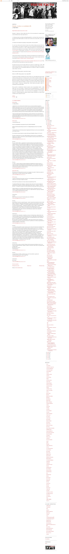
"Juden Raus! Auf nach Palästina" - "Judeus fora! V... (52, 242)
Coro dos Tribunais (49, 410)
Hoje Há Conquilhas (49, 433)
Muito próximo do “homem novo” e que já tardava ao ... (51, 177)
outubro (48, 123)
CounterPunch (48, 507)
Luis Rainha (47, 84)
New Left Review (48, 523)
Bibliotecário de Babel (49, 396)
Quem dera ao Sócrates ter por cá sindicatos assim (51, 347)
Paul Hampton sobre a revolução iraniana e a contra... (51, 275)
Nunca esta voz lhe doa (50, 324)
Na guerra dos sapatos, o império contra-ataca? (51, 166)
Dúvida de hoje (49, 341)
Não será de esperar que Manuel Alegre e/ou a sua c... (51, 304)
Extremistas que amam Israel (51, 244)
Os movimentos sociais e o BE (51, 231)
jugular (47, 442)
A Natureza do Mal (49, 374)
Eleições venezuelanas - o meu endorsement (51, 222)
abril (48, 357)
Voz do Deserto (48, 496)
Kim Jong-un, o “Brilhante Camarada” (50, 144)
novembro (48, 121)
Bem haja (47, 394)
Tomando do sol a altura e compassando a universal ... (51, 290)
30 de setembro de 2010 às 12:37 (18, 256)
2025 (47, 103)
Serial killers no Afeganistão (51, 251)
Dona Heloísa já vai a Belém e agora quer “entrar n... (51, 147)
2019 (47, 107)
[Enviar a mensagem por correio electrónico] (16, 96)
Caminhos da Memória (49, 403)
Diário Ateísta (48, 423)
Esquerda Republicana (49, 431)
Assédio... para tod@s (49, 390)
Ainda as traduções (49, 307)
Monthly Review (48, 520)
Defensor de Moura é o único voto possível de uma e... (51, 284)
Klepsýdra (47, 444)
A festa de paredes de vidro (50, 296)
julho (48, 353)
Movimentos (48, 175)
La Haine (47, 514)
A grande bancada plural (50, 247)
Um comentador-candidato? (51, 250)
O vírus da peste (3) (49, 218)
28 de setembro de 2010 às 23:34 (18, 174)
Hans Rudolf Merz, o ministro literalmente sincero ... (51, 182)
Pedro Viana (47, 87)
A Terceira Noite (48, 377)
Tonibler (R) (48, 489)
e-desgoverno (49, 348)
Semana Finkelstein (50, 162)
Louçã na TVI (49, 232)
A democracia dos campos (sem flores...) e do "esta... (51, 180)
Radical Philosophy (49, 529)
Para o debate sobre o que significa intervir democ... (51, 320)
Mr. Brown (13, 102)
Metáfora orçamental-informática (51, 302)
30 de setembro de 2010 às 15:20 (18, 261)
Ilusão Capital (49, 126)
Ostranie (47, 465)
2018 (47, 108)
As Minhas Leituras (49, 388)
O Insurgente (48, 461)
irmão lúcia (48, 438)
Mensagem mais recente (15, 265)
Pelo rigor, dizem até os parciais (51, 344)
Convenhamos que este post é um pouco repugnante (51, 151)
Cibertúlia (47, 407)
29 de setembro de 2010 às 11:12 (18, 211)
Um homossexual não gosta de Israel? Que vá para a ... (51, 189)
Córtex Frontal (48, 417)
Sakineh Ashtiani (49, 157)
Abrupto (47, 378)
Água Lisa (47, 500)
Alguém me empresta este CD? (51, 183)
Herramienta (48, 512)
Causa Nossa (48, 406)
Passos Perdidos (48, 468)
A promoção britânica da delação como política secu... (51, 141)
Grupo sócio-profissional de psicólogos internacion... (50, 263)
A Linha (47, 372)
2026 (47, 101)
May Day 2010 (48, 455)
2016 (47, 111)
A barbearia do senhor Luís (50, 367)
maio (48, 356)
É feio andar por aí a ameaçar (51, 301)
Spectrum (47, 484)
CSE (47, 508)
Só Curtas (47, 486)
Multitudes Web (48, 521)
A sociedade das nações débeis (51, 293)
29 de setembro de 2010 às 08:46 (18, 198)
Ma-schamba (48, 451)
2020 (47, 105)
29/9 (47, 153)
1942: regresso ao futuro (50, 335)
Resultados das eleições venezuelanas (50, 174)
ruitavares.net (48, 483)
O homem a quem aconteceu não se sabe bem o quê (51, 225)
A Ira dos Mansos (48, 371)
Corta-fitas (47, 412)
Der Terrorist (48, 422)
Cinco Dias (47, 409)
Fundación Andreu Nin (49, 511)
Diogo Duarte (47, 79)
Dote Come (48, 426)
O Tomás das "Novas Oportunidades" (50, 258)
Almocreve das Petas (49, 384)
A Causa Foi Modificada (49, 368)
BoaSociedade (48, 400)
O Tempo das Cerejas (49, 464)
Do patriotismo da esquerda (51, 194)
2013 (47, 115)
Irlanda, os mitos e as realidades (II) (21, 26)
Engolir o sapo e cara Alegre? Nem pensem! (51, 340)
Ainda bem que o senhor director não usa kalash (51, 220)
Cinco (48, 326)
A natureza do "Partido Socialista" (51, 184)
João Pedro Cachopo (48, 80)
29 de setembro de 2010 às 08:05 (18, 191)
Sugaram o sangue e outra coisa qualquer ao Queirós (51, 203)
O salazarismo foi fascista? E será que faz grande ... (51, 337)
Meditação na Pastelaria (49, 457)
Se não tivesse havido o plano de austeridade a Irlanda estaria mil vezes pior (31, 60)
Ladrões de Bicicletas (49, 445)
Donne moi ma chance (49, 425)
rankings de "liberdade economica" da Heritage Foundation (25, 58)
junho (48, 354)
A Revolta (47, 375)
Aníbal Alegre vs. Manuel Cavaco (51, 132)
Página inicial (29, 265)
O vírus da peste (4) (49, 215)
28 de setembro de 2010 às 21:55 (18, 168)
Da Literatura (48, 419)
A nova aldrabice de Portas (50, 266)
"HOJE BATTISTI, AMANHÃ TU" (50, 71)
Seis (47, 323)
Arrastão (47, 387)
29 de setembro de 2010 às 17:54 (18, 240)
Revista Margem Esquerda (50, 531)
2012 (47, 116)
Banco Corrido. (48, 393)
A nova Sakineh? (49, 332)
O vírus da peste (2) (49, 256)
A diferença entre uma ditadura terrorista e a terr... (51, 214)
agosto (48, 352)
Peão (47, 473)
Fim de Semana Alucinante (50, 432)
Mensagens (48, 95)
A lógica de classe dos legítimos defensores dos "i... (51, 265)
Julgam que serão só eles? (50, 125)
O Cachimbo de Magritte (49, 460)
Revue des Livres (48, 532)
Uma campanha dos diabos (50, 237)
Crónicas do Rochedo (49, 413)
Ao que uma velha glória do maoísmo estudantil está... (51, 343)
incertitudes (48, 435)
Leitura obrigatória (49, 152)
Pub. (47, 295)
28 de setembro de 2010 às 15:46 (18, 139)
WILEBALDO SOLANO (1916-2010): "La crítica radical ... (51, 155)
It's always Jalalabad (49, 439)
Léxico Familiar (48, 449)
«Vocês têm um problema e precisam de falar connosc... (51, 273)
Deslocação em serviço (50, 227)
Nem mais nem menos (50, 233)
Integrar (48, 261)
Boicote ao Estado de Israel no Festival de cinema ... (51, 246)
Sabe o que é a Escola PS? (50, 240)
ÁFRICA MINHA (48, 499)
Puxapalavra (48, 480)
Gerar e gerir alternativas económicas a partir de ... (51, 269)
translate (47, 534)
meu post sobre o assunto (23, 30)
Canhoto (47, 404)
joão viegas (47, 90)
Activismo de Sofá (49, 380)
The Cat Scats (48, 487)
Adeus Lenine (48, 381)
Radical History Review (49, 528)
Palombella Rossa (48, 467)
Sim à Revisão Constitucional (51, 226)
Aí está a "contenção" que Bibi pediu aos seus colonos (51, 187)
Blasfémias (48, 397)
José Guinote (47, 82)
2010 (47, 119)
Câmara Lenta (48, 415)
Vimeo (51, 72)
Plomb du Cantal (48, 474)
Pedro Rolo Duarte (48, 471)
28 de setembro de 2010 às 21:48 (18, 159)
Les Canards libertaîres (49, 448)
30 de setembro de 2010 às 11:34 (18, 250)
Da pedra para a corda (50, 172)
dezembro (48, 120)
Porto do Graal (48, 477)
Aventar (47, 391)
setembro (48, 124)
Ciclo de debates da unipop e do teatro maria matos (51, 309)
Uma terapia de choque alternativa (52, 138)
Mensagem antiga (41, 265)
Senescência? (49, 329)
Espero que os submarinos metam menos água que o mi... (51, 137)
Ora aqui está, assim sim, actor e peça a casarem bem (51, 239)
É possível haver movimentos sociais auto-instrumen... (51, 196)
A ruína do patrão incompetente (51, 330)
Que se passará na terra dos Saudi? (51, 259)
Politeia (47, 476)
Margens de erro (48, 454)
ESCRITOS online (48, 429)
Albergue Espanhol (49, 383)
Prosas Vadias (48, 478)
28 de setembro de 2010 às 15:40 (18, 118)
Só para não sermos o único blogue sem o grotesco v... (51, 311)
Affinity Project (48, 505)
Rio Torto (47, 481)
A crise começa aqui (50, 145)
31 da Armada (48, 365)
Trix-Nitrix (47, 490)
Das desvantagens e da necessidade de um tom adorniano (50, 280)
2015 (47, 112)
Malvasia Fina (48, 452)
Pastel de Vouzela (48, 470)
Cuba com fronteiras (50, 192)
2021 (47, 104)
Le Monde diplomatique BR (50, 517)
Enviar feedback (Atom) (19, 267)
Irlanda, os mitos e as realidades (51, 197)
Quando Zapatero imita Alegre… (51, 282)
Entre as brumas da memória (50, 428)
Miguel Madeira (14, 170)
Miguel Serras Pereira (49, 86)
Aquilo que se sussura (50, 201)
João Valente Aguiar (48, 81)
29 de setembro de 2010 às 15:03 (18, 223)
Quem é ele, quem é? (50, 148)
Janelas (47, 441)
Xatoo (47, 497)
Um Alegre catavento (50, 164)
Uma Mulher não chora (49, 493)
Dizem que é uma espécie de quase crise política (51, 191)
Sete (47, 322)
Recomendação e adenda (50, 139)
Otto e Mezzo (49, 314)
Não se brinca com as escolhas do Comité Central (51, 318)
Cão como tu (48, 416)
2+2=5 (47, 364)
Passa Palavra (47, 72)
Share (46, 543)
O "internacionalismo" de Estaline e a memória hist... (51, 350)
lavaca (47, 515)
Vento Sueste (48, 494)
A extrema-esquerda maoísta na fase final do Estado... (51, 292)
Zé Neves (47, 89)
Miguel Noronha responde (15, 30)
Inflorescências (48, 436)
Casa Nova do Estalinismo (50, 217)
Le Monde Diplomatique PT (50, 518)
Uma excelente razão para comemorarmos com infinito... (51, 134)
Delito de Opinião (48, 420)
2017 (47, 109)
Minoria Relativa (48, 458)
